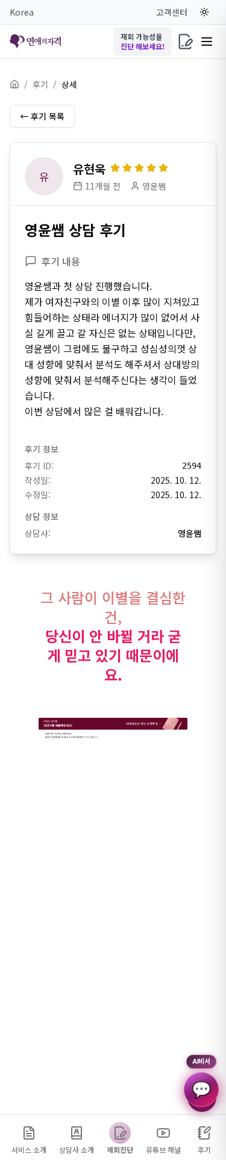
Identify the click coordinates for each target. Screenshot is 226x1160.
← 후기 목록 (42, 116)
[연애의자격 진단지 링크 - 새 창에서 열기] (113, 728)
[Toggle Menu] (206, 41)
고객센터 (171, 12)
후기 (40, 84)
